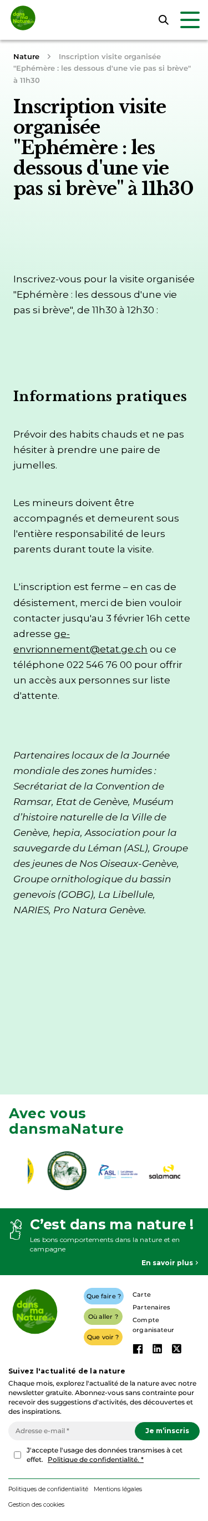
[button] (36, 1504)
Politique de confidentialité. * (96, 1459)
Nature (26, 56)
